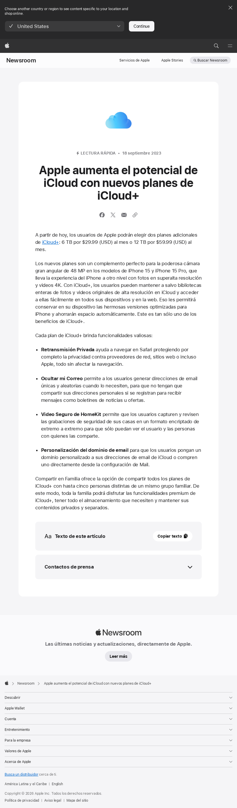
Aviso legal (52, 800)
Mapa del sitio (77, 800)
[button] (64, 26)
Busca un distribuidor (21, 774)
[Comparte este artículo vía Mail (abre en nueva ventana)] (124, 215)
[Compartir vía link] (135, 215)
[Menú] (230, 46)
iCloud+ (50, 242)
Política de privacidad (22, 800)
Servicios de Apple (134, 60)
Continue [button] (142, 26)
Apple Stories (172, 60)
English (57, 784)
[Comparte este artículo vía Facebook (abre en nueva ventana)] (102, 215)
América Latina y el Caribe (26, 784)
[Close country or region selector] (230, 7)
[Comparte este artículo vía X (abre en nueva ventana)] (113, 215)
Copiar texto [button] (170, 536)
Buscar (212, 60)
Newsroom (21, 60)
